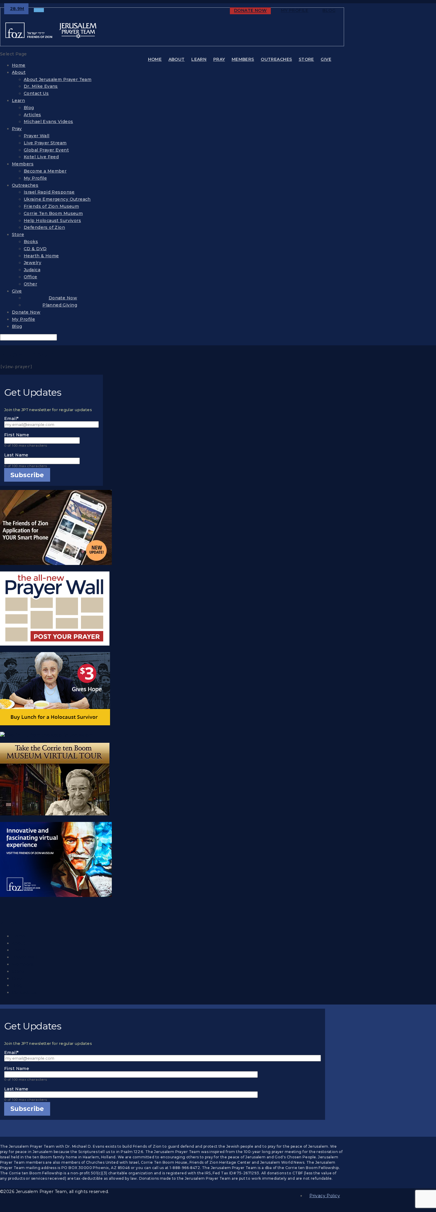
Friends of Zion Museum (51, 206)
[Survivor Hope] (51, 690)
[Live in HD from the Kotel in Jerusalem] (51, 735)
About (176, 59)
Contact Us (36, 93)
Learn (198, 59)
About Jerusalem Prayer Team (57, 79)
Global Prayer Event (46, 150)
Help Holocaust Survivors (52, 220)
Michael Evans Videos (48, 121)
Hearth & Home (41, 255)
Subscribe (27, 475)
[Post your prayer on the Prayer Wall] (51, 609)
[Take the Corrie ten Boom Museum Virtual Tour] (51, 780)
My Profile (294, 10)
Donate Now (250, 10)
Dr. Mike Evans (41, 86)
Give (326, 59)
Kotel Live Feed (41, 156)
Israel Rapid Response (49, 192)
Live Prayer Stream (45, 143)
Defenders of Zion (44, 227)
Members (243, 59)
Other (30, 284)
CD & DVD (35, 248)
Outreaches (276, 59)
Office (30, 277)
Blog (328, 10)
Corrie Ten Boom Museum (53, 213)
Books (31, 241)
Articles (32, 114)
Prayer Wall (37, 135)
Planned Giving (59, 305)
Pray (219, 59)
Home (155, 59)
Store (306, 59)
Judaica (32, 269)
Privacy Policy (324, 1195)
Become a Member (45, 171)
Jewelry (32, 262)
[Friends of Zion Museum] (51, 860)
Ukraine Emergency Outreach (57, 199)
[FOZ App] (51, 528)
